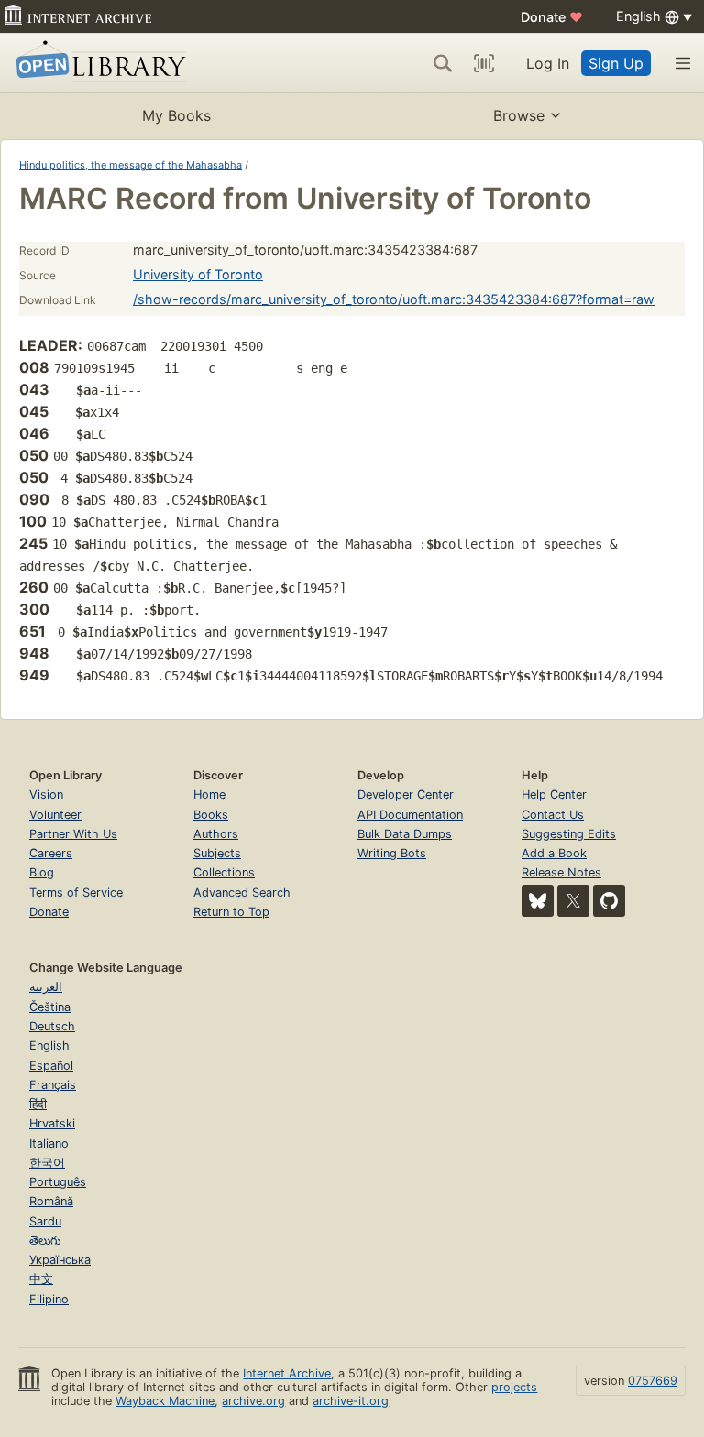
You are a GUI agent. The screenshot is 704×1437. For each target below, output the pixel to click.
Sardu (45, 1221)
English (49, 1045)
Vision (46, 794)
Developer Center (406, 794)
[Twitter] (573, 901)
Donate (552, 17)
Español (51, 1065)
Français (52, 1085)
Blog (41, 872)
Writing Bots (392, 853)
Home (209, 794)
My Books (176, 115)
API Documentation (410, 815)
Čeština (50, 1007)
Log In (547, 63)
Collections (224, 872)
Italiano (49, 1143)
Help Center (554, 794)
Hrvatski (52, 1123)
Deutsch (52, 1026)
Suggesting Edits (569, 834)
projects (514, 1387)
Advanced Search (242, 892)
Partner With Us (73, 834)
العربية (45, 987)
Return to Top (231, 912)
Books (210, 815)
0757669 (652, 1381)
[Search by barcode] (484, 63)
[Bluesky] (538, 901)
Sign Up (616, 63)
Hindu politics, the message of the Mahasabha (130, 164)
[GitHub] (609, 901)
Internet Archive (287, 1373)
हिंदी (38, 1104)
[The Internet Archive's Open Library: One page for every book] (97, 63)
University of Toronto (198, 274)
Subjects (217, 853)
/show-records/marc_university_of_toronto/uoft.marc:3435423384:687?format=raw (393, 299)
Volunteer (55, 815)
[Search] (443, 63)
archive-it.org (351, 1401)
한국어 (47, 1163)
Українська (60, 1260)
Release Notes (561, 872)
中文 (41, 1279)
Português (57, 1182)
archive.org (253, 1401)
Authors (215, 834)
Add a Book (554, 853)
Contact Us (553, 815)
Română (51, 1201)
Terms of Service (76, 892)
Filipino (49, 1299)
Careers (50, 853)
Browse (518, 115)
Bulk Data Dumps (405, 834)
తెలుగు (44, 1240)
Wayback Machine (165, 1401)
